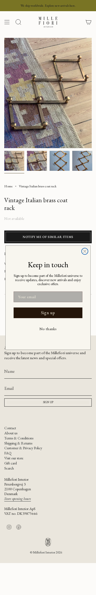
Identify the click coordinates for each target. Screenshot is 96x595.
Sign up (48, 312)
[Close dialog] (85, 251)
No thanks (48, 328)
